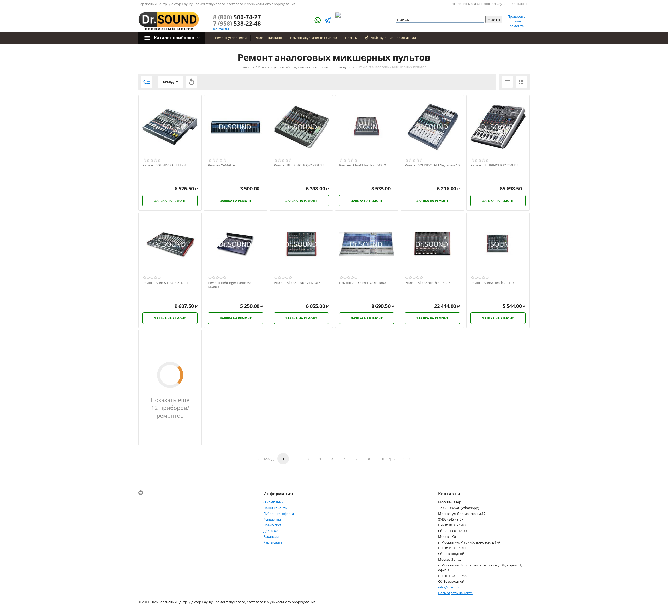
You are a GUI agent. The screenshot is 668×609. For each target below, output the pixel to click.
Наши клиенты (275, 507)
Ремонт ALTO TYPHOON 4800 (362, 283)
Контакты (519, 3)
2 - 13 (406, 458)
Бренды (351, 37)
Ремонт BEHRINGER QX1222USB (299, 165)
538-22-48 (237, 23)
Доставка (270, 530)
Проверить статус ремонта (517, 21)
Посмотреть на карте (455, 592)
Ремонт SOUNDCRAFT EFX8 (164, 165)
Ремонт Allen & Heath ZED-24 (165, 283)
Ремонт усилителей (231, 37)
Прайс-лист (272, 525)
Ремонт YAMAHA (221, 165)
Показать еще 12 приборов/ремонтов (170, 407)
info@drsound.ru (451, 587)
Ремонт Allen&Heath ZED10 (492, 283)
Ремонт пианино (268, 37)
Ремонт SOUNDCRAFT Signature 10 (432, 165)
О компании (273, 502)
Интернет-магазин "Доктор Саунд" (479, 3)
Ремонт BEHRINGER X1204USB (494, 165)
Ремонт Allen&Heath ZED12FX (362, 165)
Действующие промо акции (393, 37)
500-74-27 (237, 17)
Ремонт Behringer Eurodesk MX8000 (230, 285)
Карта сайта (272, 542)
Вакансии (271, 536)
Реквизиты (272, 519)
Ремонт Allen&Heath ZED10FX (297, 283)
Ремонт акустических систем (313, 37)
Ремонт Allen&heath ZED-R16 (427, 283)
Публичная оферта (278, 513)
